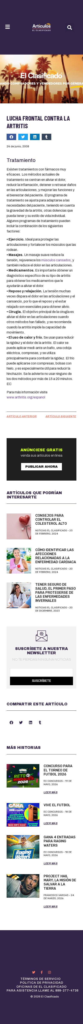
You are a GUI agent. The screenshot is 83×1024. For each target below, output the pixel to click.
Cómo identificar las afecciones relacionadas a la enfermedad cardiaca (55, 556)
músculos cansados (56, 260)
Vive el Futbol (57, 805)
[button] (69, 27)
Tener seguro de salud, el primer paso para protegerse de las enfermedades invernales (55, 592)
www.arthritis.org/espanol (26, 397)
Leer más (50, 792)
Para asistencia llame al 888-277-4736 (43, 990)
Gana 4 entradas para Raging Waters (60, 841)
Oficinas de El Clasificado (41, 986)
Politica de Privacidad (41, 982)
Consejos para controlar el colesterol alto (51, 519)
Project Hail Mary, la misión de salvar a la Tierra (60, 882)
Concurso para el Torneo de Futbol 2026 (58, 770)
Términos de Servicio (40, 978)
